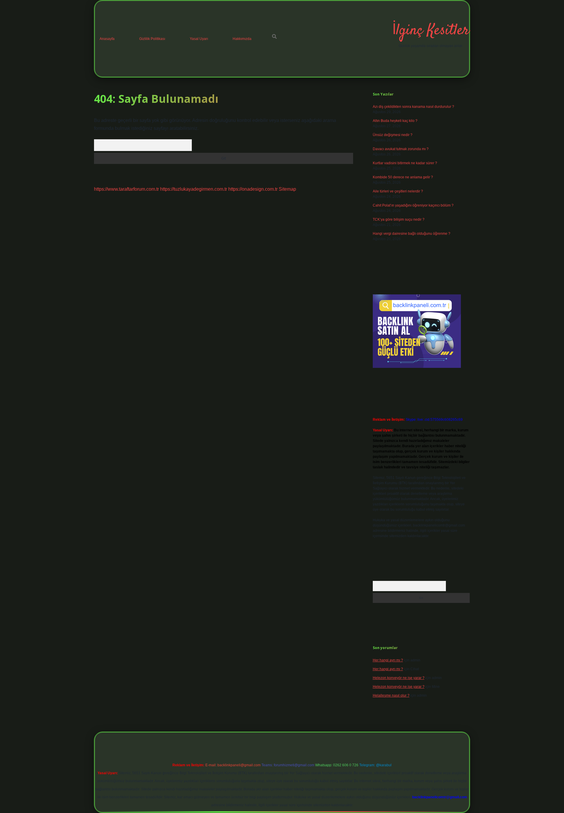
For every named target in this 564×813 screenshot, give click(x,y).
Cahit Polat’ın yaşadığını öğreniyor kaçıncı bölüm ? (413, 205)
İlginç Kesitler (430, 30)
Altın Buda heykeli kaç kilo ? (395, 121)
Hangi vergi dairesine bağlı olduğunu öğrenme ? (411, 234)
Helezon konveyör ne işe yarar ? (398, 678)
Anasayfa (107, 39)
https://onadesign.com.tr (253, 189)
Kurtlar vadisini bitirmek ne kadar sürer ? (405, 163)
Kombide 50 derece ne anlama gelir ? (403, 177)
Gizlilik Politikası (152, 39)
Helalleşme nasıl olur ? (391, 695)
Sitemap (287, 189)
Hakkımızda (242, 39)
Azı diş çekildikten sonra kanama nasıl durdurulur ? (413, 107)
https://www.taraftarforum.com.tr (126, 189)
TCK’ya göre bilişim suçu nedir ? (398, 219)
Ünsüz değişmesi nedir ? (392, 135)
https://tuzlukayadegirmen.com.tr (193, 189)
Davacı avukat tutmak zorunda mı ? (401, 149)
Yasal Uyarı (199, 39)
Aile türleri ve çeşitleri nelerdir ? (398, 191)
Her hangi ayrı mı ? (388, 660)
